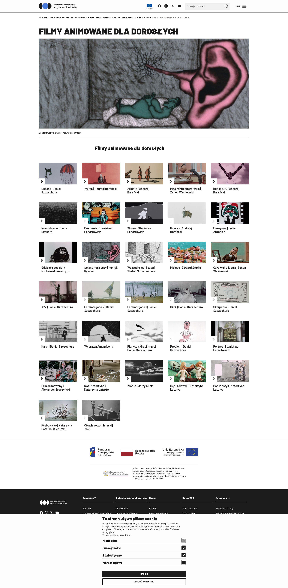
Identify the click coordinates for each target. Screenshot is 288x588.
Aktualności (122, 508)
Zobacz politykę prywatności (117, 535)
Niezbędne (110, 540)
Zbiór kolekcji (143, 17)
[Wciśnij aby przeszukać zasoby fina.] (226, 6)
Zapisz (144, 574)
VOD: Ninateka (189, 508)
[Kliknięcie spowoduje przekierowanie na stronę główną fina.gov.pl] (58, 6)
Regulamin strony (224, 508)
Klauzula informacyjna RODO (230, 513)
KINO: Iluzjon (188, 513)
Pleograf (86, 508)
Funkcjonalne (112, 548)
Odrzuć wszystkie (144, 581)
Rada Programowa (158, 513)
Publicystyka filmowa (126, 513)
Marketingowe (113, 562)
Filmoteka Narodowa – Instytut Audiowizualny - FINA (71, 17)
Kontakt (153, 508)
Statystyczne (112, 555)
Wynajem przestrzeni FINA (118, 17)
